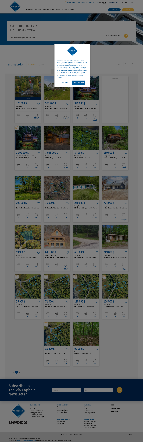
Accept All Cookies (79, 82)
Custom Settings (64, 82)
